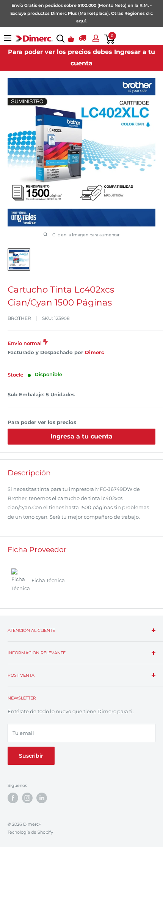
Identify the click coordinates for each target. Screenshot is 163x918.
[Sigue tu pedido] (82, 39)
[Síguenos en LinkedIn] (41, 798)
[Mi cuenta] (94, 38)
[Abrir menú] (7, 38)
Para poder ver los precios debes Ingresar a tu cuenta (81, 57)
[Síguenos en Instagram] (27, 798)
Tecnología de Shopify (30, 832)
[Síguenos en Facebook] (13, 798)
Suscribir (31, 755)
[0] (108, 39)
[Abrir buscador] (58, 39)
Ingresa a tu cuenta (81, 436)
